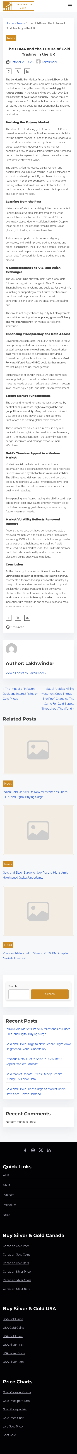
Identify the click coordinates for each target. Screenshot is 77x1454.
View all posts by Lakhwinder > (26, 673)
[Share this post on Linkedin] (27, 71)
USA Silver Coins (14, 1353)
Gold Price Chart (13, 1418)
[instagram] (33, 1151)
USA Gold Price (13, 1319)
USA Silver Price (13, 1344)
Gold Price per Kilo (15, 1409)
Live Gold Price (13, 1426)
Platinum (9, 1194)
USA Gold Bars (13, 1336)
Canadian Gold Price (16, 1246)
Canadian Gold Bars (16, 1263)
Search (12, 986)
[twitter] (18, 71)
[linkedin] (49, 1151)
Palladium (9, 1205)
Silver (6, 1184)
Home (10, 23)
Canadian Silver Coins (17, 1280)
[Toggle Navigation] (70, 6)
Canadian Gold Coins (16, 1254)
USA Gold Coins (13, 1327)
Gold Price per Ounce (17, 1392)
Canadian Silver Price (17, 1271)
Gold (6, 1175)
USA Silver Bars (13, 1362)
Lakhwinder (49, 62)
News (21, 23)
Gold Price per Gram (16, 1401)
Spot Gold (9, 1435)
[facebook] (8, 71)
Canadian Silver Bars (16, 1288)
